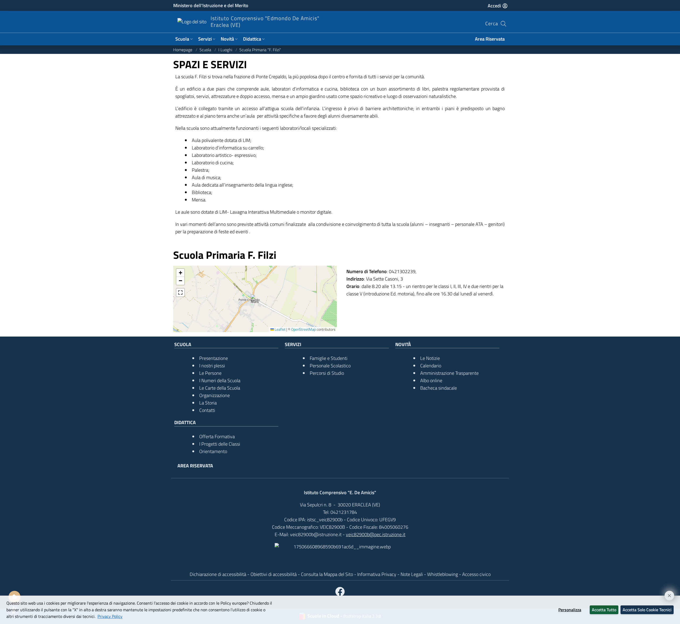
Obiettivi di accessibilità (273, 574)
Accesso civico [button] (476, 574)
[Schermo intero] (180, 292)
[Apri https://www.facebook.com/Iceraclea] (340, 592)
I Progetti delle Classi (219, 443)
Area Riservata (490, 38)
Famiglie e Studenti (328, 358)
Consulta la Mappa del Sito (327, 574)
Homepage (183, 49)
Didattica (252, 38)
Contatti (207, 410)
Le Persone (210, 373)
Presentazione (213, 358)
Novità (227, 38)
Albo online (431, 380)
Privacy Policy (109, 616)
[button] (255, 299)
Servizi (205, 38)
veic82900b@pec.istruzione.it (375, 534)
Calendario (430, 365)
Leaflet (280, 329)
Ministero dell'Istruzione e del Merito (210, 5)
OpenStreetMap (303, 329)
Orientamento (213, 451)
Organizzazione (214, 395)
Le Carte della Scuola (219, 387)
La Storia (208, 402)
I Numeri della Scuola (219, 380)
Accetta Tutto (604, 609)
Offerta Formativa (217, 436)
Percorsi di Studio (327, 373)
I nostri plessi (212, 365)
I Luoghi (225, 49)
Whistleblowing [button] (443, 574)
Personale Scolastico (330, 365)
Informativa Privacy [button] (377, 574)
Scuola (182, 38)
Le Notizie (430, 358)
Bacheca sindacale (438, 387)
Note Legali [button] (412, 574)
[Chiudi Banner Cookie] (667, 593)
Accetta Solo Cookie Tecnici (647, 609)
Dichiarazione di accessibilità (218, 574)
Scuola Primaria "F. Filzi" (260, 49)
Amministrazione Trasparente (449, 373)
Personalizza (569, 609)
